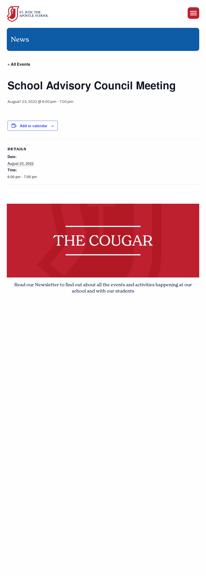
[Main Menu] (193, 13)
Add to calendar (33, 125)
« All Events (19, 64)
